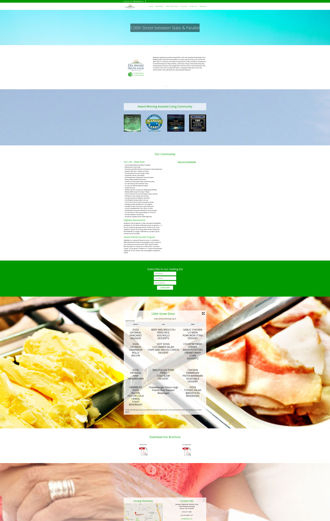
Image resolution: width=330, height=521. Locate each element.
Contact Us (193, 6)
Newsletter (159, 6)
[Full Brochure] (143, 455)
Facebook (202, 6)
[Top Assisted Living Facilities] (175, 131)
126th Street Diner (171, 6)
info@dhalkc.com (186, 519)
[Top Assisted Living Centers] (197, 131)
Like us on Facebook (187, 161)
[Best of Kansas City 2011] (132, 131)
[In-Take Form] (186, 455)
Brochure (183, 6)
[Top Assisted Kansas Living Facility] (154, 131)
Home (151, 6)
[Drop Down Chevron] (165, 48)
